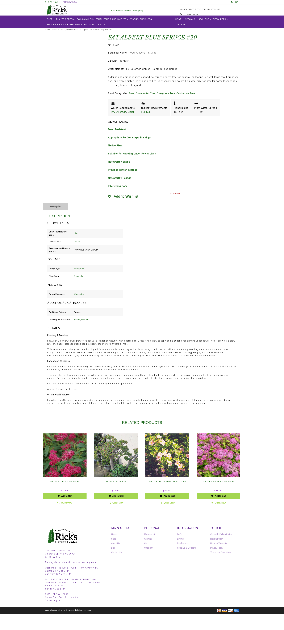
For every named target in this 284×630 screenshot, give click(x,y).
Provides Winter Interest (122, 170)
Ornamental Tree (145, 93)
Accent (77, 319)
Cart (146, 543)
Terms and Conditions (220, 552)
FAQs (179, 534)
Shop (50, 19)
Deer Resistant (117, 129)
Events (180, 539)
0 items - (190, 14)
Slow (77, 241)
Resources (219, 19)
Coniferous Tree (185, 93)
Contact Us (116, 552)
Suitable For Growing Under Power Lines (132, 153)
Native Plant (115, 145)
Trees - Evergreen (80, 30)
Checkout (148, 548)
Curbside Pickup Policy (221, 534)
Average (121, 112)
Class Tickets (97, 24)
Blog (113, 548)
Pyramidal (78, 276)
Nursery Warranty (218, 543)
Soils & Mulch (85, 19)
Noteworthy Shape (119, 161)
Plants (69, 30)
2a (76, 233)
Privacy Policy (216, 548)
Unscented (79, 294)
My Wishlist (213, 9)
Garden (84, 319)
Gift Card (181, 24)
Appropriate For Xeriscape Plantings (129, 137)
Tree (131, 93)
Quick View (66, 502)
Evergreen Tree (166, 93)
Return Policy (216, 539)
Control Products (140, 19)
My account (187, 9)
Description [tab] (55, 206)
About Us (204, 19)
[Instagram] (237, 2)
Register (200, 9)
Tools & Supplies (56, 24)
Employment (183, 543)
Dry (113, 112)
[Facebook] (232, 2)
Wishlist (148, 539)
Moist (131, 112)
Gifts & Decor (78, 24)
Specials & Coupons (186, 548)
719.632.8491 (52, 2)
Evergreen (79, 268)
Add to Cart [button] (66, 496)
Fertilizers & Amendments (111, 19)
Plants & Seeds (65, 19)
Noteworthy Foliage (119, 178)
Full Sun (146, 112)
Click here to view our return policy (127, 10)
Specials (190, 19)
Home (178, 19)
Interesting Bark (117, 186)
